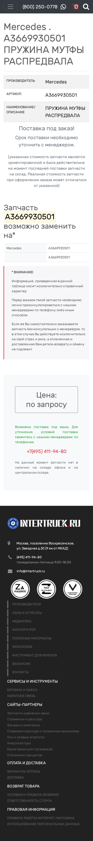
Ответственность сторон (29, 801)
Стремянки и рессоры (24, 719)
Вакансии (21, 664)
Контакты (20, 672)
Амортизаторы (19, 743)
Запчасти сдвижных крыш (28, 713)
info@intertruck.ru (31, 571)
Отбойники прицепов (24, 755)
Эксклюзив (22, 647)
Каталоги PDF (24, 630)
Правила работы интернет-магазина (41, 818)
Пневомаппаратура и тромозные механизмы (43, 731)
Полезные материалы (32, 638)
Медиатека (21, 621)
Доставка (15, 777)
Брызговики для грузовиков (29, 749)
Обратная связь (21, 696)
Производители (26, 604)
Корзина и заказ (22, 690)
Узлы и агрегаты (27, 613)
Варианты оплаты (23, 771)
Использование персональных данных (43, 824)
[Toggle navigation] (10, 7)
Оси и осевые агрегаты (26, 737)
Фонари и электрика (23, 725)
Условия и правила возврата (33, 795)
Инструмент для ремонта (34, 655)
